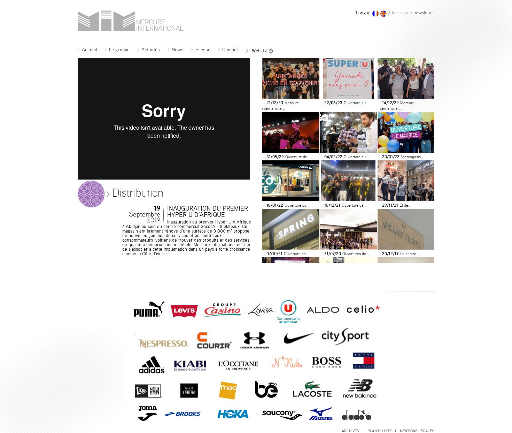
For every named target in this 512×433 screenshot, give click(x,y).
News (178, 49)
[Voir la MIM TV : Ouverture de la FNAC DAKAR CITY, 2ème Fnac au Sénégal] (290, 151)
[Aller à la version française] (375, 13)
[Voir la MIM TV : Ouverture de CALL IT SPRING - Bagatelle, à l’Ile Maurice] (290, 248)
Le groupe (119, 49)
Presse (202, 49)
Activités (150, 49)
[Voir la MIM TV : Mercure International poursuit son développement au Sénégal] (406, 97)
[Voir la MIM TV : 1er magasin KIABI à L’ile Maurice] (406, 151)
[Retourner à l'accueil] (131, 29)
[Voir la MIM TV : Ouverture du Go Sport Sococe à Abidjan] (348, 151)
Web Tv (259, 50)
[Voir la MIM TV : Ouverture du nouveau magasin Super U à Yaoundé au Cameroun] (348, 97)
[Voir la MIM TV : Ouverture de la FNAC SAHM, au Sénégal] (348, 199)
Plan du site (380, 431)
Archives (351, 431)
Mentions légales (417, 431)
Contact (230, 49)
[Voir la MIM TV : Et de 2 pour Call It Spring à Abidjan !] (406, 199)
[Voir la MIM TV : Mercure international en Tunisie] (290, 97)
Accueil (89, 49)
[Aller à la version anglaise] (383, 13)
